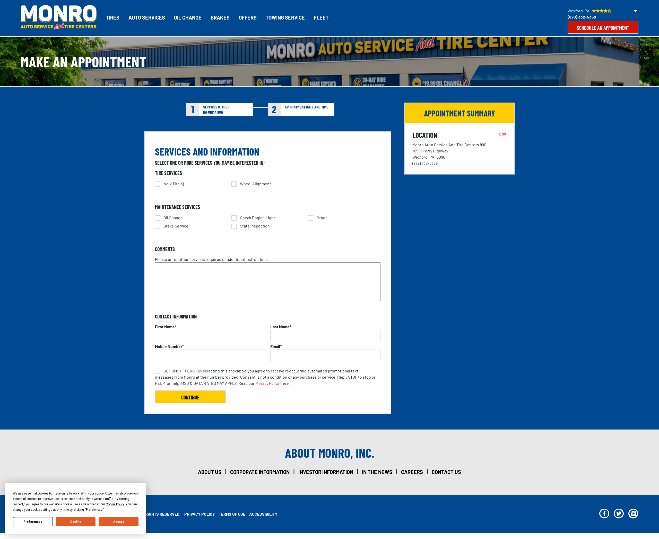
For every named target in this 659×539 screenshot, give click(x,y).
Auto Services (146, 17)
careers (412, 472)
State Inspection (255, 226)
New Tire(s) (173, 184)
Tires (112, 17)
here (265, 377)
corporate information (260, 472)
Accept (118, 522)
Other (322, 218)
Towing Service (285, 17)
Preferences (32, 522)
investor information (325, 472)
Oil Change (188, 17)
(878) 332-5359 (582, 16)
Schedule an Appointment (603, 28)
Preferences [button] (94, 509)
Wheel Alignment (255, 184)
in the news (377, 472)
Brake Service (175, 226)
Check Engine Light (257, 218)
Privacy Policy (267, 383)
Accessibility (263, 513)
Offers (248, 17)
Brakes (220, 17)
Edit (503, 133)
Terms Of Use (232, 513)
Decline (75, 522)
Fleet (321, 17)
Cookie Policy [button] (115, 504)
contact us (446, 472)
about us (209, 472)
